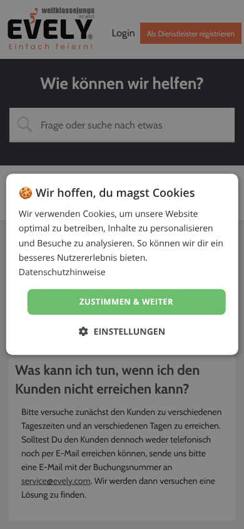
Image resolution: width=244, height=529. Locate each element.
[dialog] (122, 264)
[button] (122, 332)
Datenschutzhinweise (62, 272)
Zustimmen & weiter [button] (126, 301)
